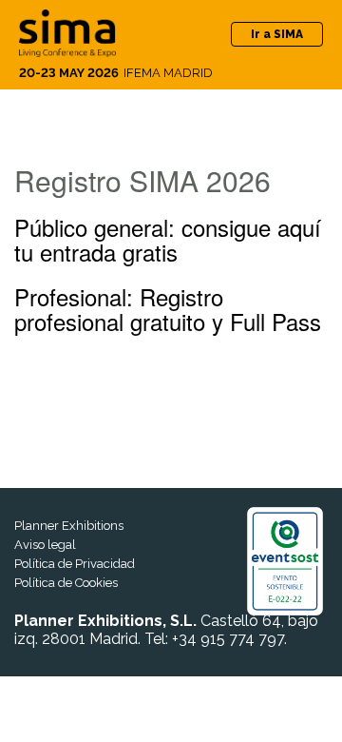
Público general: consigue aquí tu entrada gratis (167, 239)
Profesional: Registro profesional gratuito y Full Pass (167, 309)
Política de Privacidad (74, 563)
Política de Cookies (66, 583)
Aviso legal (45, 544)
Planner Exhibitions (69, 525)
